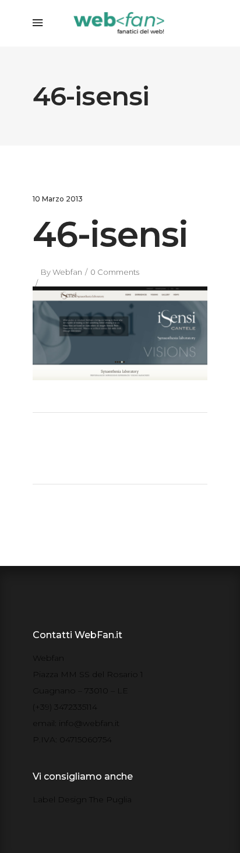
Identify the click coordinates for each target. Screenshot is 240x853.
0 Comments (114, 272)
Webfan (67, 272)
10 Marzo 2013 (58, 198)
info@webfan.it (89, 723)
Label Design (60, 799)
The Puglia (110, 799)
